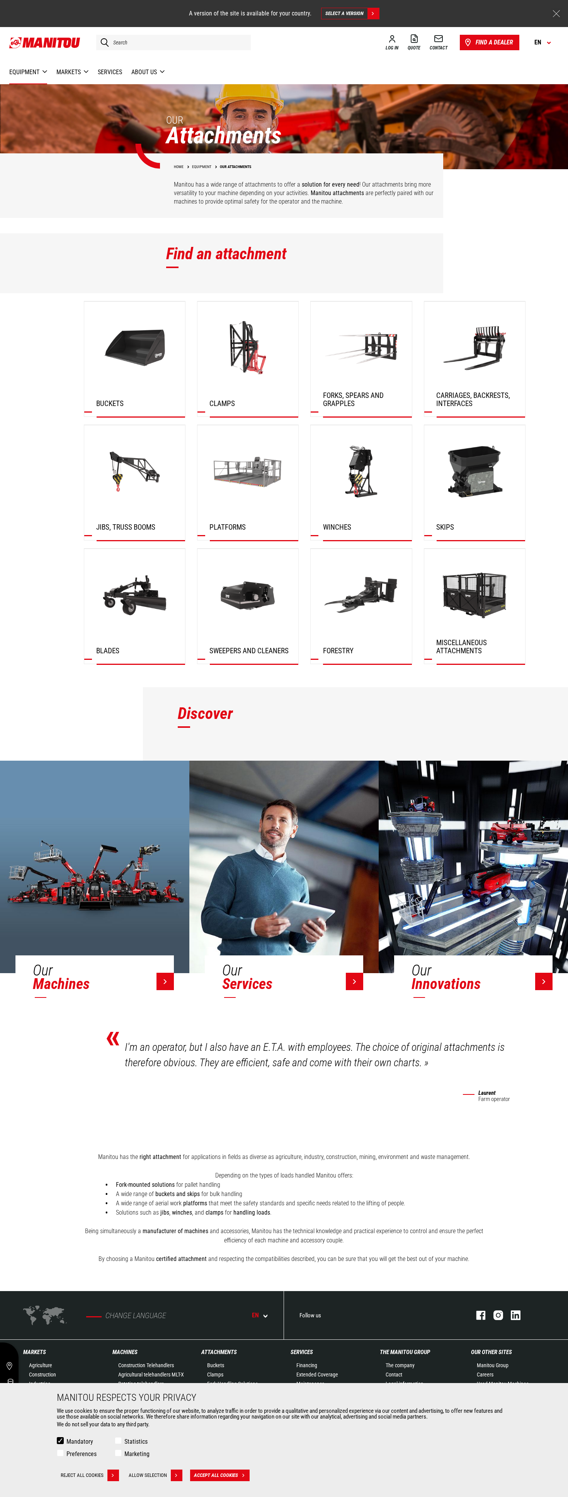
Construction (42, 1374)
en (255, 1315)
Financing (306, 1365)
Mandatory (79, 1441)
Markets (34, 1352)
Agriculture (40, 1365)
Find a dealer (494, 42)
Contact (394, 1374)
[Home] (45, 42)
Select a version (344, 13)
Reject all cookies (82, 1475)
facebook (477, 1315)
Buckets (215, 1365)
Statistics (136, 1441)
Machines (125, 1352)
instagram (494, 1315)
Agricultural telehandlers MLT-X (151, 1374)
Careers (485, 1374)
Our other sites (491, 1352)
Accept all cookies (216, 1475)
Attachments (219, 1352)
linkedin (511, 1315)
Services (302, 1352)
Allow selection (148, 1475)
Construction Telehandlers (146, 1365)
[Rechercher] (102, 42)
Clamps (215, 1374)
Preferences (81, 1454)
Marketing (137, 1454)
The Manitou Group (405, 1352)
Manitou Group (492, 1365)
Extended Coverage (317, 1374)
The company (400, 1365)
